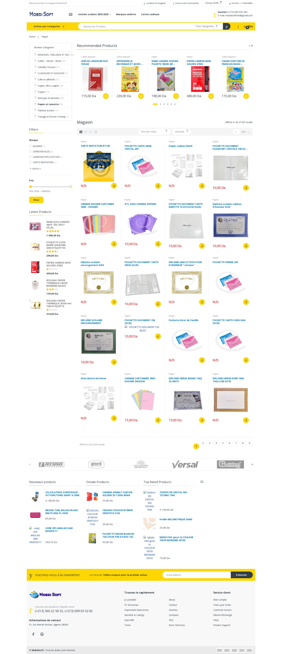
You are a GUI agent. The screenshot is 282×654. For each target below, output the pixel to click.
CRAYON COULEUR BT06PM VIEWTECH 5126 (117, 512)
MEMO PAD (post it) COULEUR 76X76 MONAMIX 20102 (176, 539)
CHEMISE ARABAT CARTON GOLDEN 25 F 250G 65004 (117, 494)
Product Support (221, 625)
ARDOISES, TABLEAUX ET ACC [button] (53, 54)
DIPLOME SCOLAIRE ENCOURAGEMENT (91, 322)
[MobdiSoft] (41, 14)
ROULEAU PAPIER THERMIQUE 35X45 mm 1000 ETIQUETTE (58, 303)
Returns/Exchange (222, 615)
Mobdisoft (38, 650)
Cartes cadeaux (150, 14)
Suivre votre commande (187, 3)
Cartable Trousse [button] (49, 67)
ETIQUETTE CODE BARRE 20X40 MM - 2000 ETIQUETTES (56, 245)
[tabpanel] (95, 77)
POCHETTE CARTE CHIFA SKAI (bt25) (229, 322)
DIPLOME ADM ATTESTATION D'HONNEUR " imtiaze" (185, 264)
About (172, 599)
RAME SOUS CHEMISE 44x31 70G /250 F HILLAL (58, 224)
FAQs (216, 620)
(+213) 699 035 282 (237, 12)
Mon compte (220, 599)
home (32, 36)
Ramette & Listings (134, 615)
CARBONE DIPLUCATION (48, 156)
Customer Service (222, 609)
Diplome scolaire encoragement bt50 (92, 264)
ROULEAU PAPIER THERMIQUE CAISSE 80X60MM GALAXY (57, 283)
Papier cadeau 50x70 (180, 146)
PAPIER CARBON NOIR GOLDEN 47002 (58, 264)
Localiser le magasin (156, 3)
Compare (174, 615)
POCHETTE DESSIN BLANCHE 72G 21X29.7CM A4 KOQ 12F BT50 (118, 535)
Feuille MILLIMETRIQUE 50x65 (176, 519)
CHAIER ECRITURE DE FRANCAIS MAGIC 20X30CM (233, 63)
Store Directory (177, 625)
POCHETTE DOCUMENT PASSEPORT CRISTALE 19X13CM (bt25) (230, 147)
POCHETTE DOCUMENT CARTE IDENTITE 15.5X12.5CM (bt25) (186, 205)
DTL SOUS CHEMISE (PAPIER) (140, 204)
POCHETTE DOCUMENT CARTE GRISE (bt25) (142, 264)
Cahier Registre (88, 56)
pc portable (130, 599)
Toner (127, 625)
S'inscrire (241, 574)
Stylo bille (129, 620)
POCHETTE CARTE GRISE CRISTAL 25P (138, 147)
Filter (36, 199)
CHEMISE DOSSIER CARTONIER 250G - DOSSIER (97, 205)
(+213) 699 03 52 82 (79, 611)
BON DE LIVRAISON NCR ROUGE (94, 63)
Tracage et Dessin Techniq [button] (53, 116)
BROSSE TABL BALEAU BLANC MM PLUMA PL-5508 (61, 512)
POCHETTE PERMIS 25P (225, 262)
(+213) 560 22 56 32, (50, 611)
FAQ (171, 620)
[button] (213, 3)
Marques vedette (126, 14)
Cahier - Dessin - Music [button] (52, 60)
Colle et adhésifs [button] (48, 79)
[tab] (80, 131)
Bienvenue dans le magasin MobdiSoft (48, 3)
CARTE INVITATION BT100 (95, 145)
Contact (173, 604)
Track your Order (222, 604)
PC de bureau (131, 604)
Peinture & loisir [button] (48, 110)
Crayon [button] (43, 91)
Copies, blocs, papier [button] (50, 85)
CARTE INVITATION (44, 162)
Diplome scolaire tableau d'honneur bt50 (227, 205)
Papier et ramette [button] (50, 104)
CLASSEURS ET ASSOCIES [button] (53, 73)
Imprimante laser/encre (136, 609)
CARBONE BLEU (43, 151)
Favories (173, 609)
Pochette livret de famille (183, 320)
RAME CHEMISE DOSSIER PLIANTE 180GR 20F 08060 (165, 63)
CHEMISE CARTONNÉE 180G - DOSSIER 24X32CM (141, 380)
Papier (154, 56)
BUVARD (39, 146)
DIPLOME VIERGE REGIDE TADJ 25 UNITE (185, 380)
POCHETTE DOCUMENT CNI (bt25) (140, 322)
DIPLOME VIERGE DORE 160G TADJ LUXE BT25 (228, 380)
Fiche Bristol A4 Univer (93, 378)
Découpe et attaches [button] (51, 98)
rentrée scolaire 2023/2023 (93, 14)
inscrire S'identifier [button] (242, 3)
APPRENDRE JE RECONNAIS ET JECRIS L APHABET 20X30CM (129, 63)
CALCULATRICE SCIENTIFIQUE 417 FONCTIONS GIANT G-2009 (62, 494)
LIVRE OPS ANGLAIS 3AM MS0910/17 (59, 530)
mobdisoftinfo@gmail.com (239, 15)
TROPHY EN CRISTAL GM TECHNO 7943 (173, 494)
